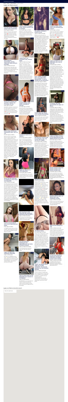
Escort (5, 3)
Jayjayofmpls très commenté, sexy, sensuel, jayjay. (25, 59)
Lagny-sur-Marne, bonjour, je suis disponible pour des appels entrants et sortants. (57, 137)
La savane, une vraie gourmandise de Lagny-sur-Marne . (57, 105)
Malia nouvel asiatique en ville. (56, 226)
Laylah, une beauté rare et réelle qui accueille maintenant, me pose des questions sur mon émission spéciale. (41, 267)
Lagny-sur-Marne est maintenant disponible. (9, 253)
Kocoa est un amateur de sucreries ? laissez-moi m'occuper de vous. (10, 103)
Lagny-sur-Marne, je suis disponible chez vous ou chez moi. (56, 62)
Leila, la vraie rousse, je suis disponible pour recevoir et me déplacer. (26, 277)
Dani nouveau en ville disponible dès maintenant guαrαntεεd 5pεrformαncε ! (26, 213)
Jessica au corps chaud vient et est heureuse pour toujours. (56, 27)
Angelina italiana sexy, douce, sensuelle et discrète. (24, 104)
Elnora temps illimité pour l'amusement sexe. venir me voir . (11, 132)
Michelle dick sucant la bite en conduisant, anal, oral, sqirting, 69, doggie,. (41, 139)
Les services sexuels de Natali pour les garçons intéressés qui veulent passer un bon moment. (56, 257)
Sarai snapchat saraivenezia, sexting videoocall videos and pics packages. (10, 62)
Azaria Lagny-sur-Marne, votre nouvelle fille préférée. (42, 113)
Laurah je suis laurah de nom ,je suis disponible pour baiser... (11, 224)
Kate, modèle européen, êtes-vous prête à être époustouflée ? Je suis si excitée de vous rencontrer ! (42, 78)
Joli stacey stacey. (39, 230)
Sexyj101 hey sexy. (39, 179)
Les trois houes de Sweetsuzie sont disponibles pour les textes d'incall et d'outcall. (26, 243)
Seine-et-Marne (13, 3)
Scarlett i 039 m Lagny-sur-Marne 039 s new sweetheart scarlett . (57, 197)
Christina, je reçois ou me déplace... (25, 135)
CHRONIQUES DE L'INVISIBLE (9, 1)
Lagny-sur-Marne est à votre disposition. (25, 170)
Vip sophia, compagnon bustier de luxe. (40, 31)
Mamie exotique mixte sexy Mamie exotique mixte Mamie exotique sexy (56, 169)
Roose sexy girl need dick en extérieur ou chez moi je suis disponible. (10, 180)
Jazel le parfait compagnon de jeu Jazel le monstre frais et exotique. (26, 27)
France (8, 3)
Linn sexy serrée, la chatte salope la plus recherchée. (10, 28)
